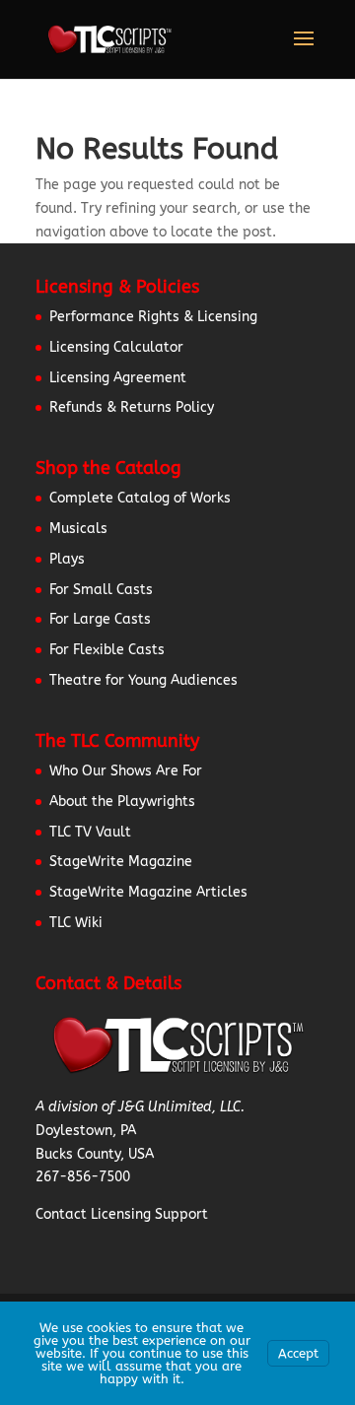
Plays (67, 559)
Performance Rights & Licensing (153, 316)
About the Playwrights (122, 801)
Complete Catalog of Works (140, 498)
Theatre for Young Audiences (143, 680)
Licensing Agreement (117, 377)
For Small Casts (101, 589)
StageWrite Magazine (120, 861)
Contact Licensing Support (122, 1214)
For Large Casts (100, 619)
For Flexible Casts (107, 649)
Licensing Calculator (116, 347)
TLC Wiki (76, 922)
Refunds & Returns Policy (131, 407)
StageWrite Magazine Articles (148, 892)
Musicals (78, 528)
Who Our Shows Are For (125, 771)
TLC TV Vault (90, 832)
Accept (298, 1353)
